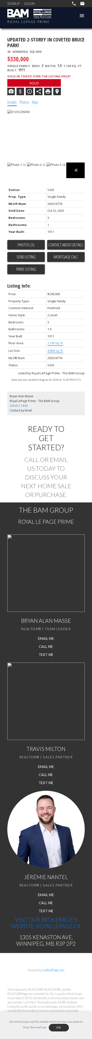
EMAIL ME (46, 639)
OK (58, 1027)
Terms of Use (38, 1027)
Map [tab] (35, 102)
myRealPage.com (53, 970)
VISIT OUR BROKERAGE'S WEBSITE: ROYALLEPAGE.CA (46, 923)
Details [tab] (12, 102)
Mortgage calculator (66, 257)
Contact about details (65, 245)
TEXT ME (46, 655)
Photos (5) (26, 245)
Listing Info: (19, 286)
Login (29, 3)
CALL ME (46, 647)
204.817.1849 (19, 406)
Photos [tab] (24, 102)
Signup (13, 3)
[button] (46, 639)
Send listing (26, 257)
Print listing (26, 269)
